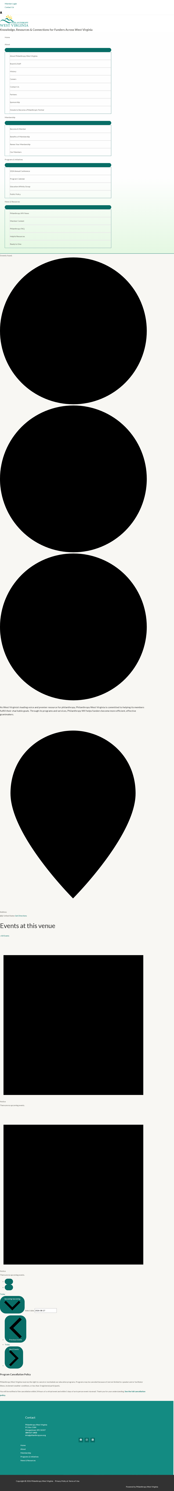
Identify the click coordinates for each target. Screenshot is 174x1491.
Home (7, 37)
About (7, 44)
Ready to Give (15, 244)
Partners (13, 94)
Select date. (30, 1310)
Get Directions (21, 916)
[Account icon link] (1, 13)
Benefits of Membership (20, 136)
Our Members (16, 152)
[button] (1, 251)
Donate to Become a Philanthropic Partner (27, 110)
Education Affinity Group (20, 186)
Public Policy (15, 194)
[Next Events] (9, 1287)
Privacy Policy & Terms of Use (67, 1481)
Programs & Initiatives (14, 159)
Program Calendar (17, 179)
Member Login (11, 3)
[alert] (73, 1022)
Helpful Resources (17, 236)
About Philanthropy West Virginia (23, 56)
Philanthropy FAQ (17, 228)
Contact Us (9, 7)
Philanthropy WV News (19, 213)
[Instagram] (87, 1440)
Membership (10, 117)
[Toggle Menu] (58, 50)
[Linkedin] (92, 1440)
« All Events (4, 936)
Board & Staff (15, 64)
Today (2, 1294)
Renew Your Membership (20, 144)
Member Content (17, 221)
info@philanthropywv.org (35, 1435)
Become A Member (18, 129)
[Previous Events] (9, 1281)
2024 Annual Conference (20, 171)
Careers (13, 79)
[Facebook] (81, 1440)
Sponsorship (15, 102)
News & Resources (12, 201)
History (13, 71)
